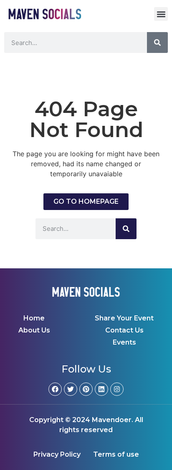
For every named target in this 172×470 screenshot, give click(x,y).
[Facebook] (55, 389)
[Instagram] (117, 389)
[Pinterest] (86, 389)
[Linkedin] (101, 389)
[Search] (157, 42)
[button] (161, 14)
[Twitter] (70, 389)
